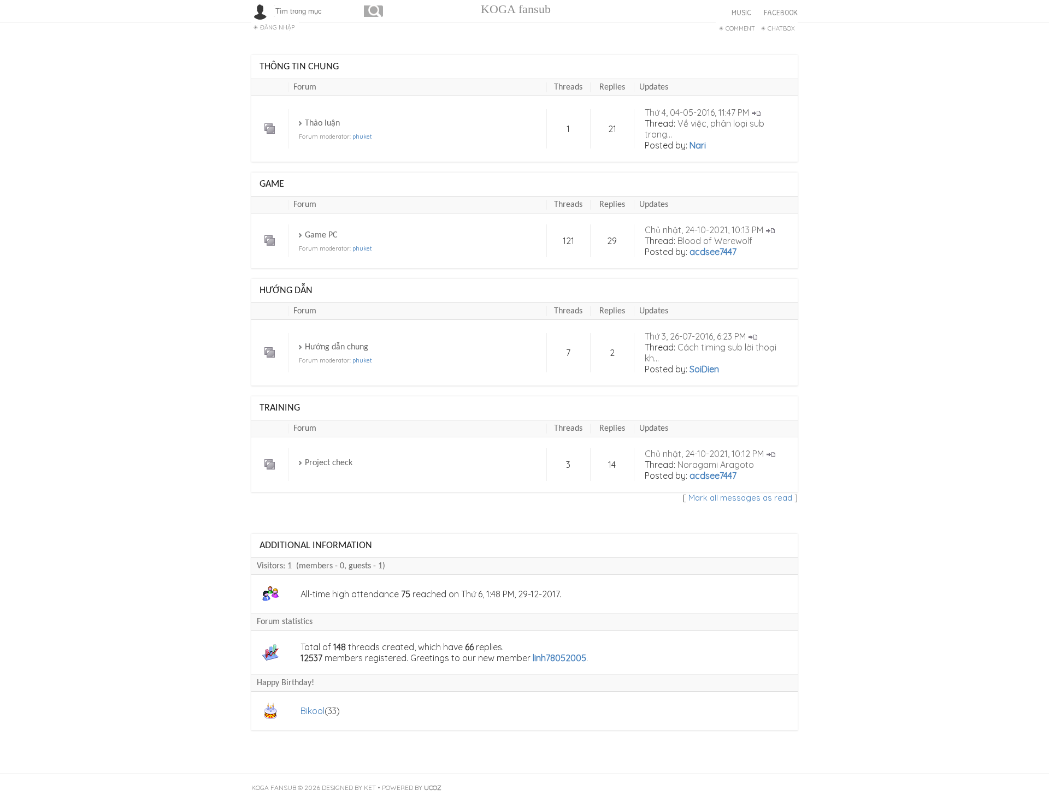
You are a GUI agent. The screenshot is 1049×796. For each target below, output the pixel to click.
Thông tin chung (299, 67)
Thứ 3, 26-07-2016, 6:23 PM (695, 336)
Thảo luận (322, 123)
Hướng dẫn (286, 291)
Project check (328, 463)
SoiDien (704, 369)
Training (280, 408)
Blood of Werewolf (714, 240)
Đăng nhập (277, 27)
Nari (697, 145)
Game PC (321, 235)
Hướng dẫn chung (336, 347)
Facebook (781, 12)
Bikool (312, 710)
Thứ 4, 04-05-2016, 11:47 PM (697, 112)
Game (272, 184)
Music (741, 12)
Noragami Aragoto (715, 464)
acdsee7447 (712, 251)
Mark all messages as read (740, 497)
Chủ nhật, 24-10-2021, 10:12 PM (704, 453)
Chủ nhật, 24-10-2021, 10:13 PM (704, 229)
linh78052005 (559, 657)
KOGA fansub (516, 9)
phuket (362, 136)
